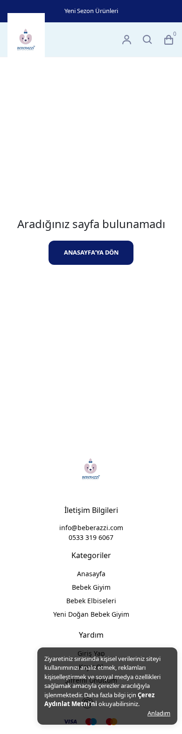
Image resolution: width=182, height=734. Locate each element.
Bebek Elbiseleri (91, 600)
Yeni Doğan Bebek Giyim (91, 614)
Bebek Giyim (91, 587)
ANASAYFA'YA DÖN (91, 252)
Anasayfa (91, 573)
